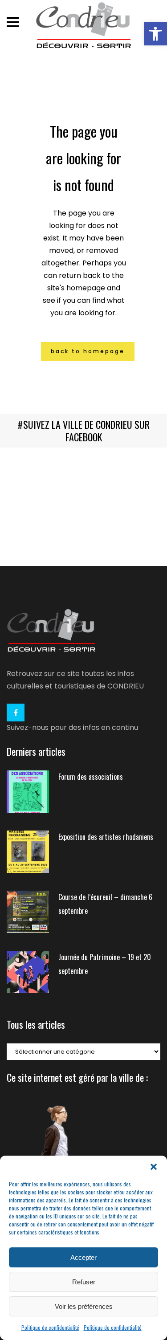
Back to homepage (88, 351)
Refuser (83, 1282)
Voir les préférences (84, 1306)
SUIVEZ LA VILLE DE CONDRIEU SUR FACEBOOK (86, 430)
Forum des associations (90, 776)
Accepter (83, 1257)
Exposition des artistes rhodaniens (105, 836)
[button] (155, 33)
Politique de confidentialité (50, 1327)
